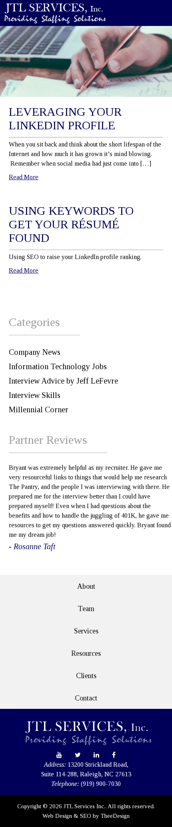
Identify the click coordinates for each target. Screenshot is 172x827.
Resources (86, 653)
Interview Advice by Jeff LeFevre (63, 380)
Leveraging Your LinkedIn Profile (65, 118)
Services (86, 631)
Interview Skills (34, 395)
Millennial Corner (38, 409)
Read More (23, 177)
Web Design (57, 816)
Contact (86, 698)
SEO (85, 816)
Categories (34, 321)
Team (86, 609)
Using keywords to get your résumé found (71, 224)
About (86, 586)
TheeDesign (115, 816)
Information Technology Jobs (58, 366)
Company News (34, 352)
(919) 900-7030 (101, 783)
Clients (86, 676)
